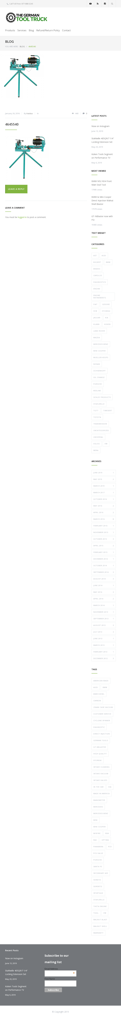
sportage (98, 893)
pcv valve (98, 853)
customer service (102, 714)
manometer (99, 800)
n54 (107, 833)
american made (100, 681)
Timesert (107, 410)
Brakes (96, 269)
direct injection (101, 734)
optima (105, 840)
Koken (107, 324)
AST (95, 255)
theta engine (100, 906)
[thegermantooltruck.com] (27, 17)
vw (104, 913)
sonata (97, 880)
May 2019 (103, 479)
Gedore (106, 304)
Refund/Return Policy (48, 30)
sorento (97, 886)
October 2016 (103, 499)
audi (95, 687)
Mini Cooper (99, 351)
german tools (100, 740)
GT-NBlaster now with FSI (102, 218)
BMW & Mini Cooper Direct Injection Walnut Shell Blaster (102, 200)
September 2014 (103, 572)
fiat (95, 304)
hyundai (97, 760)
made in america (101, 793)
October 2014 (103, 565)
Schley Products (102, 397)
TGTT (95, 410)
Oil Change (99, 377)
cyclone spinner (101, 720)
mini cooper (99, 827)
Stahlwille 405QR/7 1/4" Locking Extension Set (16, 972)
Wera (95, 450)
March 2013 (103, 645)
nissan (96, 364)
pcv (110, 846)
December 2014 (103, 559)
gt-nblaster (99, 747)
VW (106, 444)
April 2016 (103, 512)
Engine (96, 289)
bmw (105, 687)
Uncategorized (101, 430)
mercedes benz (100, 813)
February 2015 (103, 552)
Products (10, 30)
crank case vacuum (103, 707)
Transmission (100, 424)
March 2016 (103, 519)
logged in (22, 217)
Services (21, 30)
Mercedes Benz (100, 344)
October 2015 (103, 539)
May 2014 (103, 592)
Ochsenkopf (99, 371)
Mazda (96, 337)
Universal (98, 437)
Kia (106, 317)
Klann (96, 324)
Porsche (97, 384)
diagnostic (99, 727)
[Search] (112, 3)
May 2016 (103, 506)
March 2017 (103, 492)
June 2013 (103, 638)
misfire (96, 833)
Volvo (96, 444)
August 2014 (103, 579)
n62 (95, 840)
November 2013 (103, 612)
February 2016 (103, 526)
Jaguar (96, 317)
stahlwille (98, 900)
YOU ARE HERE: (11, 46)
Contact (66, 30)
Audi (104, 255)
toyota (97, 417)
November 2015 (103, 532)
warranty (98, 933)
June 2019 (103, 472)
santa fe (97, 866)
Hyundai (106, 311)
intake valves (100, 780)
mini (95, 820)
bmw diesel (98, 694)
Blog (31, 30)
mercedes (98, 807)
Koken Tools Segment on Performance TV (102, 156)
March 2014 (103, 605)
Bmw (108, 262)
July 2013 (103, 632)
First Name (50, 979)
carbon (97, 700)
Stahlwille (98, 404)
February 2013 (103, 652)
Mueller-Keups (100, 357)
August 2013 (103, 625)
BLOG (9, 41)
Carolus (97, 275)
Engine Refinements (99, 296)
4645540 (12, 124)
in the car (98, 787)
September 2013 (103, 618)
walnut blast (100, 919)
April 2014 (103, 599)
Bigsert (97, 262)
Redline (97, 390)
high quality (100, 754)
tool (96, 913)
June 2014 (103, 585)
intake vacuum (100, 773)
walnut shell (100, 926)
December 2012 (103, 658)
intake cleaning (101, 767)
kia (109, 787)
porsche (97, 860)
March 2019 (103, 486)
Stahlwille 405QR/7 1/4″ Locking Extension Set (102, 140)
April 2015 (103, 545)
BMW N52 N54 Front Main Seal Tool (101, 183)
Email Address (60, 969)
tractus (30, 113)
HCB (95, 311)
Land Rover (99, 331)
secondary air (100, 873)
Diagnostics (99, 282)
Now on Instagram (100, 126)
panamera (98, 846)
